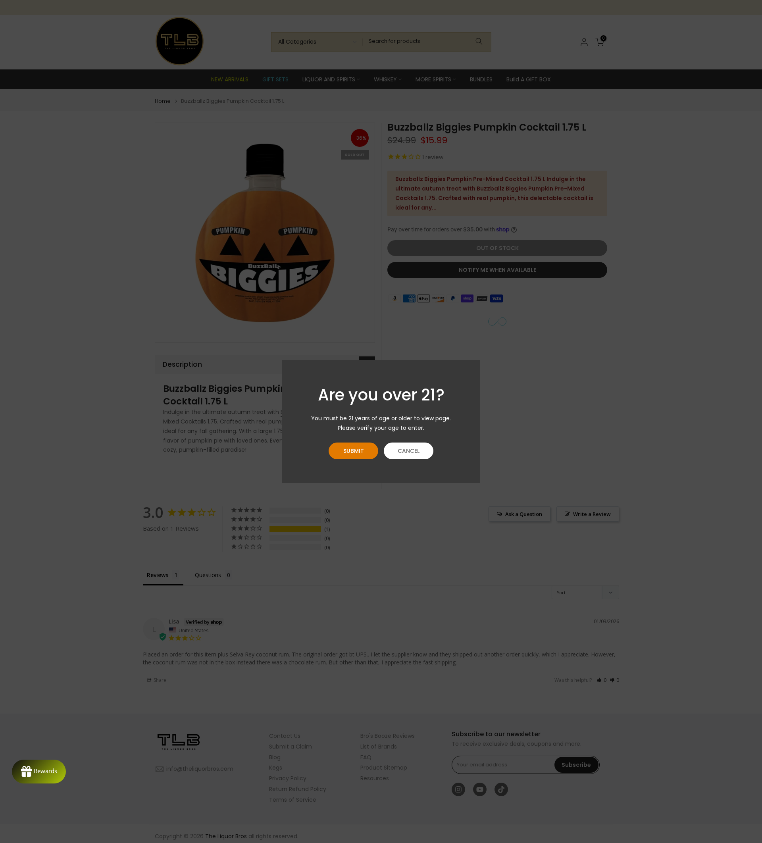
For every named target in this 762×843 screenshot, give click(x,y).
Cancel (408, 451)
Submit (353, 451)
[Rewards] (39, 771)
